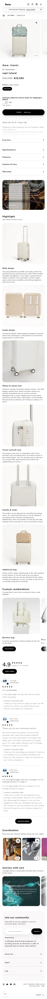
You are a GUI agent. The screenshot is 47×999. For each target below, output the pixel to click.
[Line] (11, 985)
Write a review (9, 671)
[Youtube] (7, 985)
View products (9, 649)
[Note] (14, 985)
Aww (24, 984)
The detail (6, 105)
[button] (40, 995)
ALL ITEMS (11, 15)
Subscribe (37, 931)
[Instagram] (3, 985)
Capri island (7, 89)
